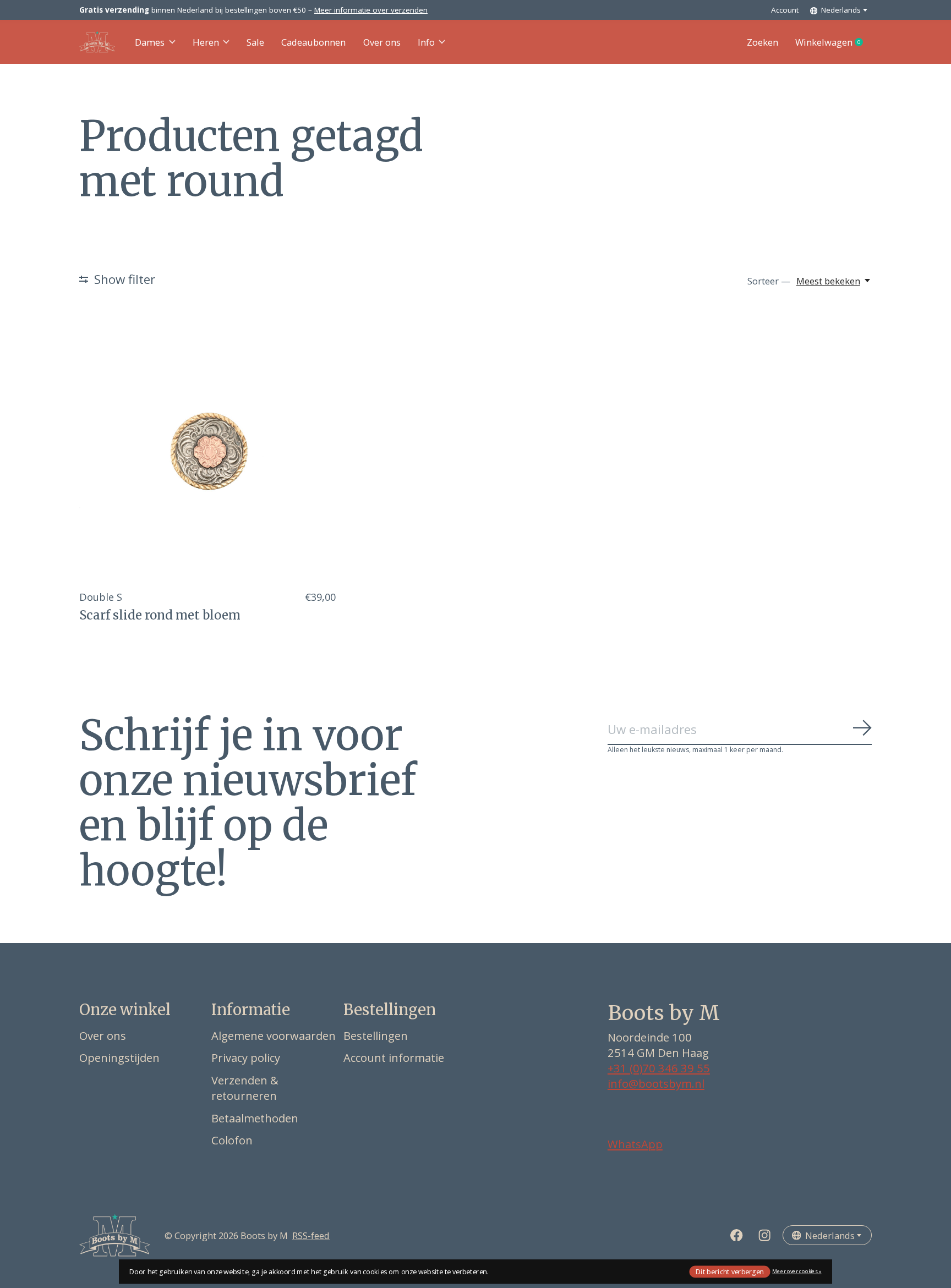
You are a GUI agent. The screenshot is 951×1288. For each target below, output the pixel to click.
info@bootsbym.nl (656, 1083)
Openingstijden (119, 1057)
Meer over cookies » (796, 1271)
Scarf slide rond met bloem (160, 615)
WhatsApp (635, 1144)
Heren (206, 42)
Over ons (382, 42)
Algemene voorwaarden (273, 1035)
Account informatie (393, 1057)
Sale (255, 42)
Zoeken (762, 42)
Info (426, 42)
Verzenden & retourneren (244, 1087)
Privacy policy (245, 1057)
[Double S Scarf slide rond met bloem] (207, 452)
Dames (150, 42)
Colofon (232, 1140)
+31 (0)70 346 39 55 (659, 1068)
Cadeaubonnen (313, 42)
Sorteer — (768, 281)
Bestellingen (375, 1035)
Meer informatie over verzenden (371, 10)
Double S (100, 597)
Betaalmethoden (254, 1118)
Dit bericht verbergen (730, 1271)
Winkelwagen (833, 42)
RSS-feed (311, 1235)
